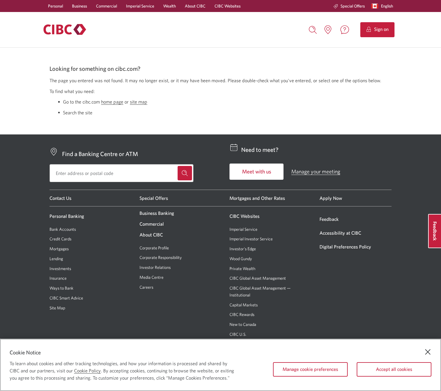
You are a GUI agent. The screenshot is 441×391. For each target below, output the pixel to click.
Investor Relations (155, 267)
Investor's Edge (243, 248)
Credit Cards (60, 238)
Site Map (57, 307)
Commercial (106, 6)
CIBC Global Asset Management (258, 278)
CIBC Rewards (242, 314)
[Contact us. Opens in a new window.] (345, 30)
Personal (55, 6)
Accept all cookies (394, 369)
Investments (60, 268)
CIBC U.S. (238, 334)
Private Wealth (242, 268)
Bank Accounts (63, 229)
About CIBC (195, 6)
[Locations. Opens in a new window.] (328, 30)
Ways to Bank (62, 288)
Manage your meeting (315, 171)
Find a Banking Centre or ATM (100, 153)
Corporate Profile (154, 247)
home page (112, 101)
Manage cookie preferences (310, 369)
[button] (383, 6)
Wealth (169, 6)
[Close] (427, 352)
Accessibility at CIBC (340, 233)
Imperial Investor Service (251, 239)
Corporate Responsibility (161, 257)
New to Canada (243, 324)
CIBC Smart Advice (66, 298)
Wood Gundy (241, 258)
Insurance (58, 278)
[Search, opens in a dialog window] (313, 29)
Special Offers (352, 6)
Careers (146, 287)
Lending (56, 258)
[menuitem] (349, 6)
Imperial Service (140, 6)
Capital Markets (244, 305)
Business (79, 6)
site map (138, 101)
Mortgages (59, 248)
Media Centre (152, 277)
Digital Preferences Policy (345, 246)
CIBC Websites (227, 6)
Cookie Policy (87, 370)
